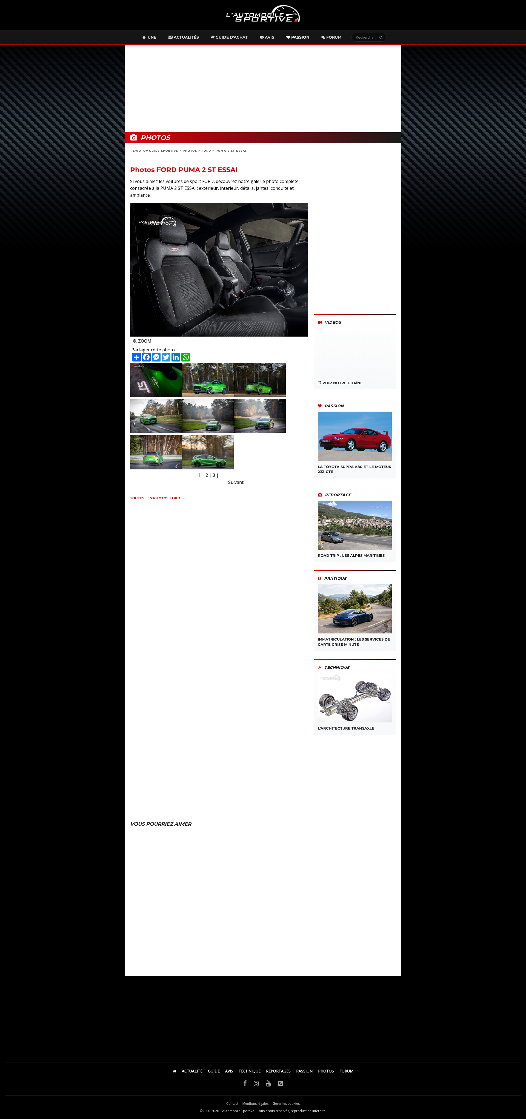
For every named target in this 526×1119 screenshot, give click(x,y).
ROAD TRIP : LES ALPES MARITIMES (351, 555)
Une (151, 37)
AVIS (229, 1071)
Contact (232, 1103)
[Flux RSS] (280, 1083)
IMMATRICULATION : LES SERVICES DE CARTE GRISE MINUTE (354, 641)
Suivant (236, 482)
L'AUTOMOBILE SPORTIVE (155, 151)
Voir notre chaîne (342, 383)
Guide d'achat (231, 37)
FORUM (346, 1071)
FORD (206, 151)
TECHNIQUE (250, 1071)
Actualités (186, 37)
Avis (269, 37)
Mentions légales (255, 1103)
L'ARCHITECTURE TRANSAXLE (346, 728)
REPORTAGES (278, 1071)
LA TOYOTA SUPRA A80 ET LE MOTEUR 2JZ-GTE (354, 469)
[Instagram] (256, 1083)
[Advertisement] (263, 88)
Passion (299, 37)
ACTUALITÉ (192, 1071)
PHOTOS (190, 151)
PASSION (304, 1071)
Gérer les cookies (286, 1103)
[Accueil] (174, 1071)
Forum (333, 37)
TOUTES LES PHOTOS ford (155, 498)
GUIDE (214, 1071)
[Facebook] (245, 1083)
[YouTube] (268, 1083)
